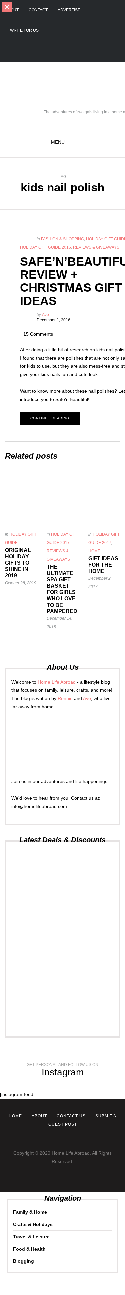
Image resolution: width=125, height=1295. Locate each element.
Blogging (23, 1261)
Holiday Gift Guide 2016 (45, 247)
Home (94, 551)
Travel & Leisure (31, 1236)
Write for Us (24, 30)
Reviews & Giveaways (96, 247)
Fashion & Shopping (62, 239)
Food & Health (29, 1249)
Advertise (69, 10)
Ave (45, 314)
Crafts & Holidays (33, 1224)
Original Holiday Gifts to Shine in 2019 (18, 563)
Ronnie (65, 698)
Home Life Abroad (57, 682)
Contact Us (71, 1116)
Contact (38, 10)
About (12, 10)
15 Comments (38, 334)
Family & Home (30, 1212)
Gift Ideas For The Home (103, 565)
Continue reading (49, 418)
